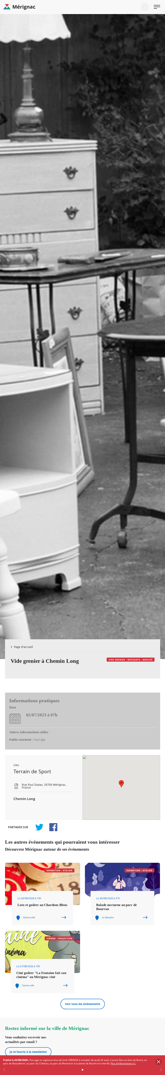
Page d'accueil (23, 647)
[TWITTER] (39, 827)
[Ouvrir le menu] (157, 7)
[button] (121, 783)
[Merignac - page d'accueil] (82, 7)
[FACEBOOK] (51, 827)
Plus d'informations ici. (123, 1063)
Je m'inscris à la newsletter (28, 1052)
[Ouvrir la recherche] (145, 7)
